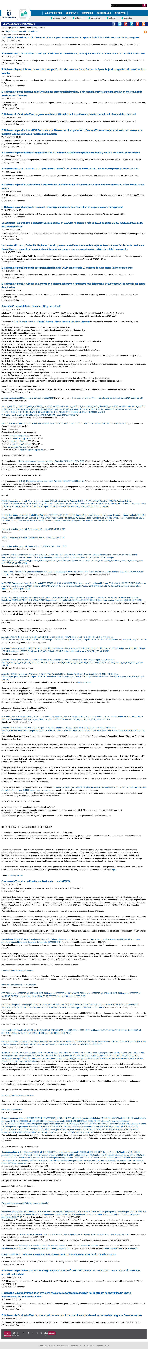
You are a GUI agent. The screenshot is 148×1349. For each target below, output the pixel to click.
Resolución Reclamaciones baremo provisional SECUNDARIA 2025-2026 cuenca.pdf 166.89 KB (41, 1056)
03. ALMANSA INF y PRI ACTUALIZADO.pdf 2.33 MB (49, 504)
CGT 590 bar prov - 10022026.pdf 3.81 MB (57, 993)
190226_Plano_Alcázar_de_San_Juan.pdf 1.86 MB (23, 518)
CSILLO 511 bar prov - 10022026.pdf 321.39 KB (21, 1005)
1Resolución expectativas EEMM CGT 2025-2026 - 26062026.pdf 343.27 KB (51, 1234)
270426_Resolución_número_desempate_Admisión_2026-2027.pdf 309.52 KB (52, 481)
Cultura (112, 18)
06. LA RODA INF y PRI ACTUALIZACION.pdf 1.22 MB (32, 506)
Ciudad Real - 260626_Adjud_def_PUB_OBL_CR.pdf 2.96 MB (77, 716)
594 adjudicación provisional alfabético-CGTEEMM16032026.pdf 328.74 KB (36, 1127)
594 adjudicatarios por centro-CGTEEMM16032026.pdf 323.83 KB (96, 1127)
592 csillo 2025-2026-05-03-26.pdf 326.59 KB (88, 1041)
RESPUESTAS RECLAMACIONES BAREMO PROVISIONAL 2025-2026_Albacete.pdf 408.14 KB (42, 1053)
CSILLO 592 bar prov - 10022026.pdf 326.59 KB (100, 1005)
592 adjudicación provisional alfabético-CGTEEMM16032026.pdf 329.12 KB (62, 1124)
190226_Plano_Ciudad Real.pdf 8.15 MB (62, 518)
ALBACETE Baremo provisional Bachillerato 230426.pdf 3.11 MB (28, 597)
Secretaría (72, 13)
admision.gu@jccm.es (22, 444)
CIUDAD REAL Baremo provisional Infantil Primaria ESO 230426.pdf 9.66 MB (98, 583)
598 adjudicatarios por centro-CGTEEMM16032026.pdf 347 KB (67, 1132)
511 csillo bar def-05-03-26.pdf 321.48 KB (51, 1041)
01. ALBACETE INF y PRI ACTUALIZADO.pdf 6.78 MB (90, 501)
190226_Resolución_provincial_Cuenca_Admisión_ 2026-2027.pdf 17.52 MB (33, 529)
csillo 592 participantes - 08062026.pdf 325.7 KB (117, 1212)
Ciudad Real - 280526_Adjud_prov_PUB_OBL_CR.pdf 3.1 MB (78, 648)
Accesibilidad (76, 1345)
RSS (143, 24)
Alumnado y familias (14, 875)
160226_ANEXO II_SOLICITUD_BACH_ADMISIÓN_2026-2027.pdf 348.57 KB (98, 406)
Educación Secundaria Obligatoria (75, 322)
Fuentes (41, 28)
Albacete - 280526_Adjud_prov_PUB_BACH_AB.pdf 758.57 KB (28, 674)
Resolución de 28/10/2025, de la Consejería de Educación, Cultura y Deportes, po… (36, 939)
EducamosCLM (60, 18)
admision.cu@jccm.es (18, 441)
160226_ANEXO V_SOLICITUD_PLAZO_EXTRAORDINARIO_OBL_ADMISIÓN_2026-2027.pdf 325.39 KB (46, 412)
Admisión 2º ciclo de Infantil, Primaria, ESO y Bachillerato (31, 306)
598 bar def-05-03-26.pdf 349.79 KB (56, 1033)
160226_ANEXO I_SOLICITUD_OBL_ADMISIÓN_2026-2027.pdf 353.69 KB (33, 406)
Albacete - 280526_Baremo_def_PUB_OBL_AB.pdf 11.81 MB (27, 637)
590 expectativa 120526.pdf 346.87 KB (91, 1155)
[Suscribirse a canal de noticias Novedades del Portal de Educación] (145, 31)
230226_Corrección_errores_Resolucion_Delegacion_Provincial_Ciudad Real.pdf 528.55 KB (107, 515)
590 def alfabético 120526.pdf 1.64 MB (58, 1155)
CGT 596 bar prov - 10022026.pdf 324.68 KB (30, 996)
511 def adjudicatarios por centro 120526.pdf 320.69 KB (75, 1152)
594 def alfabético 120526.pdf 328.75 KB (110, 1158)
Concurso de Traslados (89, 1246)
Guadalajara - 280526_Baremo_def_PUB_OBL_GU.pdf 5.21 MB (70, 640)
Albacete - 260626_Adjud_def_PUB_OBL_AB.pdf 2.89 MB (26, 716)
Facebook (114, 24)
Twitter (120, 24)
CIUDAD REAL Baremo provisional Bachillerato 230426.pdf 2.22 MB (85, 597)
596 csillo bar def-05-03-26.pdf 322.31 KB (50, 1044)
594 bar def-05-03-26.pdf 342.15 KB (106, 1030)
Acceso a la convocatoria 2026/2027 (38, 398)
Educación (87, 13)
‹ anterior (13, 1334)
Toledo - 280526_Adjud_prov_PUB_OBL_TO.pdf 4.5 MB (85, 651)
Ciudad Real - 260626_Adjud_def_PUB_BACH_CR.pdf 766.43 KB (81, 728)
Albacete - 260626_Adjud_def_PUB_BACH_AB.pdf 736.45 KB (27, 728)
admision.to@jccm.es (17, 447)
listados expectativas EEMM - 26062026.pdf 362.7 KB (107, 1234)
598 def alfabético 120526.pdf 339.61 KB (118, 1161)
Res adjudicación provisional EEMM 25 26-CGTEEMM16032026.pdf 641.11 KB (34, 1118)
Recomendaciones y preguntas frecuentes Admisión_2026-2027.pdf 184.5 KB (52, 461)
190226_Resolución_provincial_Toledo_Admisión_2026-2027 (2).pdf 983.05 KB (34, 546)
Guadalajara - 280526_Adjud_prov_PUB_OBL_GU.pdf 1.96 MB (35, 651)
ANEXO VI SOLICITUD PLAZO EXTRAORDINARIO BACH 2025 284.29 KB (96, 423)
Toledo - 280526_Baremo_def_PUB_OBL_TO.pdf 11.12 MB (122, 640)
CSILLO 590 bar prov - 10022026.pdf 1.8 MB (61, 1005)
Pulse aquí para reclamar (11, 1110)
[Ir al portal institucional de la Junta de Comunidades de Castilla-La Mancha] (12, 19)
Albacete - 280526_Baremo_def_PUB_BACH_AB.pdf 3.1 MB (27, 660)
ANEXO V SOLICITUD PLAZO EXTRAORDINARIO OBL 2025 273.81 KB (32, 423)
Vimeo (131, 24)
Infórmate (120, 13)
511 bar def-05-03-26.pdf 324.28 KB (45, 1030)
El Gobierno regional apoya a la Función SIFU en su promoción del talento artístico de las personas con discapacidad (61, 207)
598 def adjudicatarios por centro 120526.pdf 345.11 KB (77, 1161)
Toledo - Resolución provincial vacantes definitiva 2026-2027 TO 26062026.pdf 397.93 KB (39, 572)
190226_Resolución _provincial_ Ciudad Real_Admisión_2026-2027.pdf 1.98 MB (35, 515)
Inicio (3, 28)
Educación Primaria (53, 322)
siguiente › (45, 1334)
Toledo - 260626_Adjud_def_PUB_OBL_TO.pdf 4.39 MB (86, 719)
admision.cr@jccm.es (22, 438)
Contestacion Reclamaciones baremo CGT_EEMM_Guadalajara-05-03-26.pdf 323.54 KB (68, 1058)
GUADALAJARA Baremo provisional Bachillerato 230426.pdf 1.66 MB (60, 600)
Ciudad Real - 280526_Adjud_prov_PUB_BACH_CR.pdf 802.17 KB (83, 674)
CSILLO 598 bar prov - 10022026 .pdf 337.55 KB (83, 1007)
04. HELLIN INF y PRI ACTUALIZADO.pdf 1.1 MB (93, 504)
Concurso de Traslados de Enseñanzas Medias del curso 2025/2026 (35, 881)
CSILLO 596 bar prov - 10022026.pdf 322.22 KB (43, 1007)
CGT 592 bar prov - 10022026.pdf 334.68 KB (94, 993)
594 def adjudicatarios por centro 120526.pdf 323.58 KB (69, 1158)
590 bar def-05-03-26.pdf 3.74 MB (15, 1030)
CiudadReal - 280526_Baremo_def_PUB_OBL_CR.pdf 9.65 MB (80, 637)
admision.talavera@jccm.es (31, 450)
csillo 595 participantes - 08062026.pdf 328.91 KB (56, 1214)
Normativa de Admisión (97, 787)
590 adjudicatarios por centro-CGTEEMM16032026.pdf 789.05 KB (69, 1121)
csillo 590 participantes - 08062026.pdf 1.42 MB (76, 1212)
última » (52, 1333)
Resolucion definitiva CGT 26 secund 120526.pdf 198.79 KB (26, 1152)
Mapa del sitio (63, 1345)
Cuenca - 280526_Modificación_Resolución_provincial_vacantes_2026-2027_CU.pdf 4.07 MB (65, 558)
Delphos (78, 18)
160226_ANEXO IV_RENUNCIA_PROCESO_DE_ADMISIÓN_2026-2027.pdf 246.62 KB (100, 409)
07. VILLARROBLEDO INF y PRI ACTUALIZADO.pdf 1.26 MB (82, 506)
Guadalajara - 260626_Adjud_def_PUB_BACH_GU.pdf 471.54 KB (72, 730)
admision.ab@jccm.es (19, 436)
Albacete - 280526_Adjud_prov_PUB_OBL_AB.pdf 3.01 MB (26, 648)
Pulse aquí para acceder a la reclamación (18, 985)
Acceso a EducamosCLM (12, 398)
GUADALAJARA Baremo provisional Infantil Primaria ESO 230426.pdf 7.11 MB (77, 586)
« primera (7, 1334)
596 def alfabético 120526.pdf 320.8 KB (37, 1161)
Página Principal (103, 1345)
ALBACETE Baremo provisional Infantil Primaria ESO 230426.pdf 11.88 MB (33, 583)
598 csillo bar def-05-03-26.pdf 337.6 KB (85, 1044)
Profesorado (133, 1248)
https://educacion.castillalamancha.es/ (22, 31)
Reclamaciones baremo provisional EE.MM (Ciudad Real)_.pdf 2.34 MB (114, 1053)
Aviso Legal (89, 1345)
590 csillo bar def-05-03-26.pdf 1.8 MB (17, 1041)
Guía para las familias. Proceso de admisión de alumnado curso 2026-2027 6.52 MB (107, 398)
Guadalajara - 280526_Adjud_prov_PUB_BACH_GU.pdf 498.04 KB (74, 677)
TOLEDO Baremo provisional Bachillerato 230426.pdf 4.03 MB (116, 600)
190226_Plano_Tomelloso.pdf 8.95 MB (21, 521)
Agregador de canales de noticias (22, 28)
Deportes (128, 18)
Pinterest (125, 24)
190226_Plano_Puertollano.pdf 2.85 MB (96, 518)
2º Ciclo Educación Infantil (22, 322)
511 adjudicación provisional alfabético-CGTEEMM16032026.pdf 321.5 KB (99, 1118)
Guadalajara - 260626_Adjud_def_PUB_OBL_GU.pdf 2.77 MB (37, 719)
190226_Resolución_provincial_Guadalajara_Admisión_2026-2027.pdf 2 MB (32, 538)
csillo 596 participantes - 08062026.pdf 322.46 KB (98, 1214)
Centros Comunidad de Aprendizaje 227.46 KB (109, 939)
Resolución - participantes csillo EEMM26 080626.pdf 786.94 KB (28, 1212)
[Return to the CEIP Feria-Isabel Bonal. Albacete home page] (23, 19)
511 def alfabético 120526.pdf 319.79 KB (116, 1152)
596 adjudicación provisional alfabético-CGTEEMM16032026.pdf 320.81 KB (82, 1129)
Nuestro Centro (53, 13)
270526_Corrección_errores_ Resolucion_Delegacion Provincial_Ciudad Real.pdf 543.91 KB (75, 521)
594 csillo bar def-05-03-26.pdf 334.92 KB (125, 1041)
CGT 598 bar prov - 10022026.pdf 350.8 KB (67, 996)
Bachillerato (39, 322)
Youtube (137, 24)
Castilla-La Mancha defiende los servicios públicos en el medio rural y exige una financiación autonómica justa (58, 1254)
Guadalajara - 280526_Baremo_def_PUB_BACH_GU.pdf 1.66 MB (73, 662)
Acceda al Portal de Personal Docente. (17, 971)
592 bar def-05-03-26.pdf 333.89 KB (75, 1030)
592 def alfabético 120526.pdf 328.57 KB (28, 1158)
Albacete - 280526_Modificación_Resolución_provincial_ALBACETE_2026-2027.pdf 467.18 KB (41, 555)
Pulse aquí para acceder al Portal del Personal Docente (24, 1203)
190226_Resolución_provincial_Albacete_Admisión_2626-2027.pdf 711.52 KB (34, 501)
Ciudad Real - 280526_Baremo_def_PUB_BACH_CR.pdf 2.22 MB (80, 660)
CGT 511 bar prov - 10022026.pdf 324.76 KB (20, 993)
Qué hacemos (104, 13)
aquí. (114, 870)
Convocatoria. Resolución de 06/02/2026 (70, 787)
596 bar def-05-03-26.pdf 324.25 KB (26, 1033)
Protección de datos (46, 1345)
